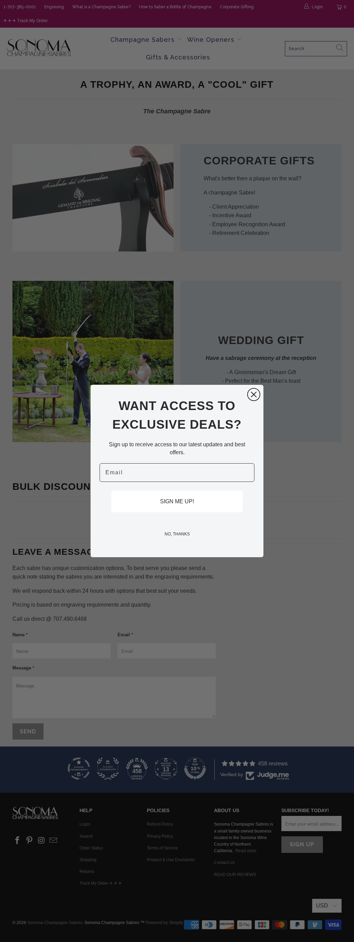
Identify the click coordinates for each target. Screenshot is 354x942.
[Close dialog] (254, 394)
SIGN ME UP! (177, 501)
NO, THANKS (177, 534)
